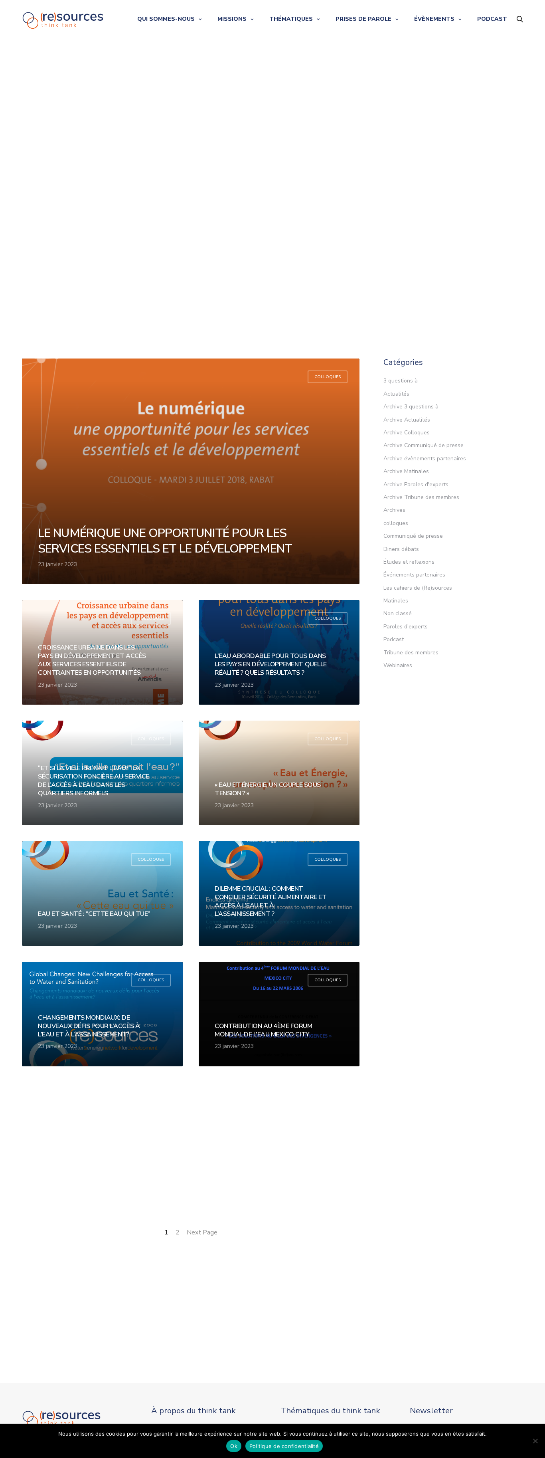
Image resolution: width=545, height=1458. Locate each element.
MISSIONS (232, 19)
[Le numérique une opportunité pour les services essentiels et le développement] (190, 471)
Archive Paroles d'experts (415, 484)
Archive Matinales (406, 471)
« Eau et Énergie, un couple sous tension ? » (268, 789)
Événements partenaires (414, 574)
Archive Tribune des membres (421, 497)
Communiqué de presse (413, 536)
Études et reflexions (408, 562)
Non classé (397, 613)
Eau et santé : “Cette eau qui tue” (94, 914)
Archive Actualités (406, 420)
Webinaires (397, 665)
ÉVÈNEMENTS (434, 19)
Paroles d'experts (405, 626)
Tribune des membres (410, 652)
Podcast (393, 639)
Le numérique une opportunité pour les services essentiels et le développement (165, 541)
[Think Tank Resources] (63, 19)
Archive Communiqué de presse (423, 445)
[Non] (535, 1441)
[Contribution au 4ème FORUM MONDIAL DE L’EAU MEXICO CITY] (279, 1014)
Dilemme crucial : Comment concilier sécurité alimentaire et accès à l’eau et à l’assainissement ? (270, 901)
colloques (327, 377)
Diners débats (401, 549)
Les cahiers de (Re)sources (417, 588)
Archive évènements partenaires (424, 458)
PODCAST (492, 19)
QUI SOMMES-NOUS (166, 19)
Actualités (396, 394)
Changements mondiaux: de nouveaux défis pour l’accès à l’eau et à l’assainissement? (89, 1026)
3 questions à (400, 380)
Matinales (395, 600)
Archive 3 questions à (410, 406)
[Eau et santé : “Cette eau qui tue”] (102, 893)
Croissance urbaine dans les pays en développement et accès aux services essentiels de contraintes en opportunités (92, 660)
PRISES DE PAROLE (363, 19)
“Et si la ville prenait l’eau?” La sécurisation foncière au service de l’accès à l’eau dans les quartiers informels (93, 780)
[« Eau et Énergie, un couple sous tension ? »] (279, 773)
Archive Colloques (406, 432)
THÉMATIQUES (291, 19)
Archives (394, 510)
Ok (233, 1446)
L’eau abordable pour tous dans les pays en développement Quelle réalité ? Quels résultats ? (271, 664)
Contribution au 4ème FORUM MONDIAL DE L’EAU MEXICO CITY (263, 1030)
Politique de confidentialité (284, 1446)
